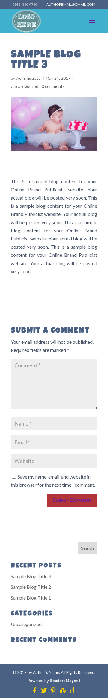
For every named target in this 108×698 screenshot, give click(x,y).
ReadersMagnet (65, 680)
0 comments (53, 86)
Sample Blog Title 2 (31, 587)
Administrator (29, 78)
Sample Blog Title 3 (31, 576)
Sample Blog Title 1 (31, 597)
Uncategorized (24, 86)
